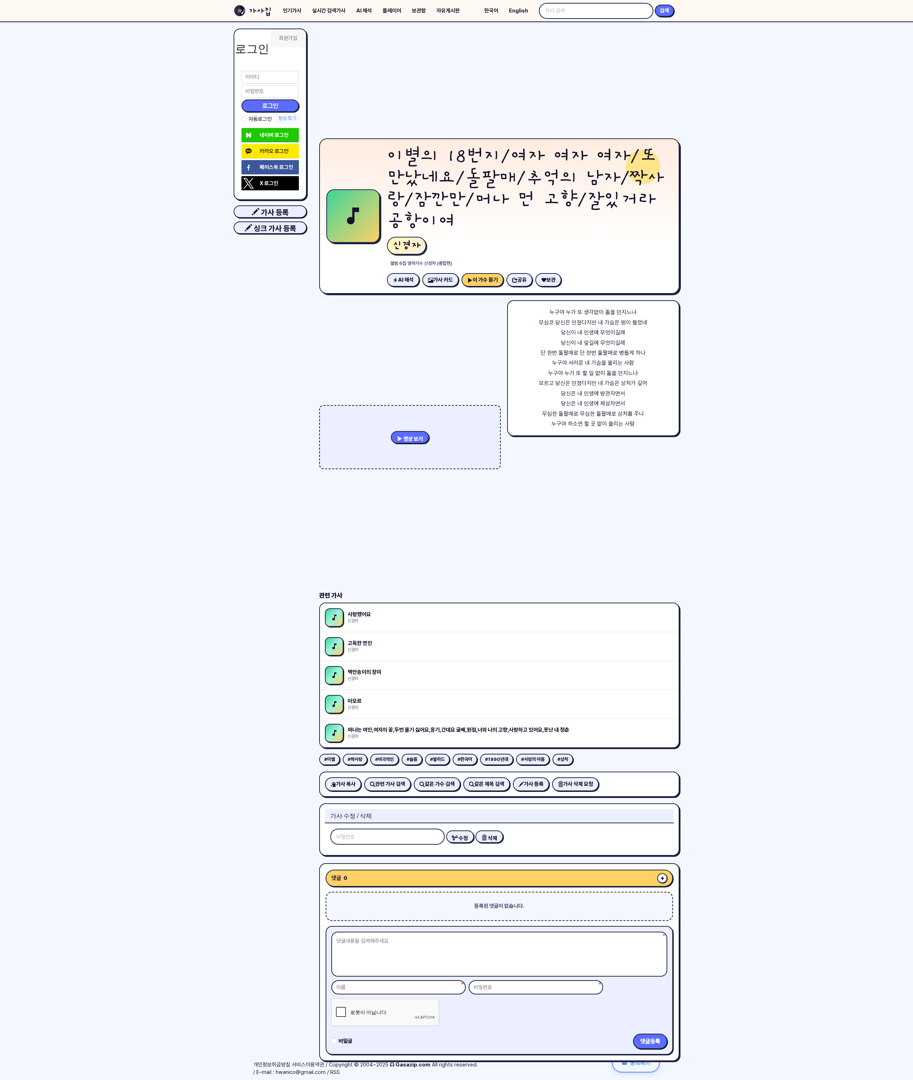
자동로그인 (260, 119)
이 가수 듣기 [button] (485, 280)
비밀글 (345, 1041)
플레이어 (392, 10)
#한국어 (465, 759)
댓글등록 (650, 1041)
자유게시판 (448, 10)
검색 (664, 10)
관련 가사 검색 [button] (390, 784)
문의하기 (640, 1063)
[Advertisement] (499, 82)
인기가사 (292, 10)
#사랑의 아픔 (533, 759)
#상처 (562, 759)
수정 (463, 838)
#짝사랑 (355, 759)
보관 (551, 280)
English (518, 10)
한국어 (491, 10)
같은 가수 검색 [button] (440, 784)
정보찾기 (287, 118)
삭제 (492, 838)
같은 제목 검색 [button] (489, 784)
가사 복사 (346, 784)
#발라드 (437, 759)
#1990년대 (496, 759)
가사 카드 (443, 280)
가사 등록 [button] (274, 212)
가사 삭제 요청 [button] (578, 784)
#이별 (329, 759)
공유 (522, 280)
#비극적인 (384, 759)
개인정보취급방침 (271, 1064)
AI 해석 (364, 10)
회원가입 (288, 38)
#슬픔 (412, 759)
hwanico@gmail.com (301, 1072)
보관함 (419, 10)
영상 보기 (412, 439)
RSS (335, 1072)
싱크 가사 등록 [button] (274, 228)
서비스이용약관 (308, 1064)
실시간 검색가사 (329, 10)
